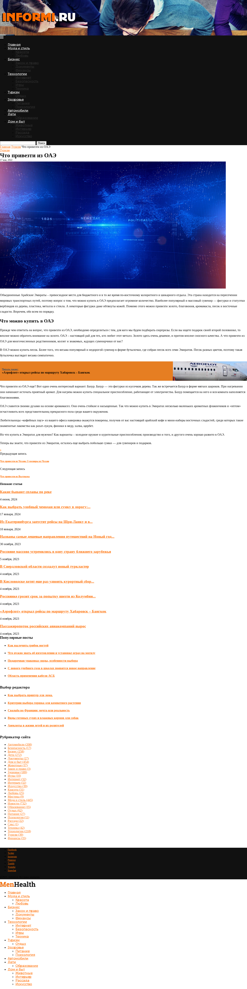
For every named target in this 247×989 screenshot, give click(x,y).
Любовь (21, 55)
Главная (14, 44)
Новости (17, 803)
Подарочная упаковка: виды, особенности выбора (43, 660)
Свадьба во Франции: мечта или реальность (39, 710)
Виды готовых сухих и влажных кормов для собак (43, 718)
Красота (22, 52)
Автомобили (18, 110)
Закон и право (27, 63)
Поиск (41, 143)
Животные (24, 125)
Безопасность (26, 81)
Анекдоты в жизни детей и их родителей (36, 725)
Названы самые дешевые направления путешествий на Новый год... (57, 536)
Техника (22, 88)
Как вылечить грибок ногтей (28, 645)
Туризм (14, 92)
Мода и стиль (19, 48)
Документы (24, 66)
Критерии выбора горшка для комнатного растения (44, 703)
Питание (22, 103)
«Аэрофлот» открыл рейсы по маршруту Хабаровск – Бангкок (53, 611)
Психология (25, 107)
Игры (19, 85)
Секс (13, 824)
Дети (12, 114)
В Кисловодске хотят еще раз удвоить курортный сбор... (47, 581)
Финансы (23, 70)
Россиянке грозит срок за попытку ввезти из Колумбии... (48, 596)
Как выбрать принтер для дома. (30, 695)
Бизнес (14, 59)
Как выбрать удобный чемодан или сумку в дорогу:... (45, 507)
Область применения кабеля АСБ (31, 675)
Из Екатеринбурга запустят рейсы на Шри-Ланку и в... (46, 522)
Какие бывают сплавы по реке (26, 492)
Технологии (17, 74)
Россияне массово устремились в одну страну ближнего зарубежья (55, 552)
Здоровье (16, 99)
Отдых (20, 96)
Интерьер (23, 129)
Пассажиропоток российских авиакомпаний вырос (43, 626)
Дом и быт (16, 121)
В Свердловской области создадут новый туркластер (44, 566)
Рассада (22, 132)
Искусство (23, 136)
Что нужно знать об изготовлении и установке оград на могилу (51, 653)
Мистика (16, 796)
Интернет (23, 77)
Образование (26, 118)
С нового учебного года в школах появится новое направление (52, 668)
